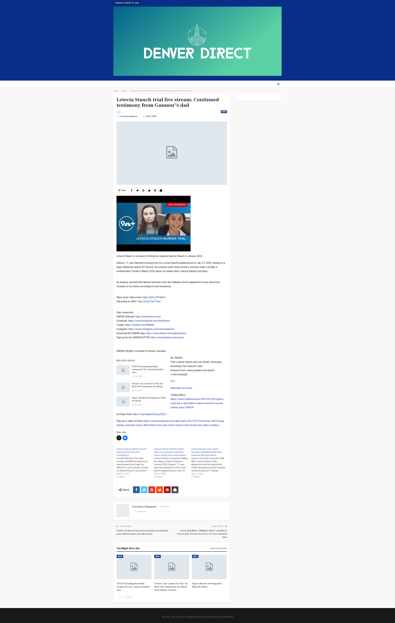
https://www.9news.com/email (167, 337)
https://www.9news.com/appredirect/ (166, 333)
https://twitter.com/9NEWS (139, 324)
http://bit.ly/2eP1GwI (149, 301)
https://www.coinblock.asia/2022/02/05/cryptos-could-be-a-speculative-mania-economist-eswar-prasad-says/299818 (197, 403)
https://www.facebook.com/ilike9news (149, 320)
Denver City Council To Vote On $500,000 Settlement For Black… (148, 385)
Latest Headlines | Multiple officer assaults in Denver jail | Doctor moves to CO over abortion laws (202, 534)
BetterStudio (227, 617)
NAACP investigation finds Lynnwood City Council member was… (147, 369)
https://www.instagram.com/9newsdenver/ (151, 329)
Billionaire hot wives (181, 388)
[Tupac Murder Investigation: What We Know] (123, 401)
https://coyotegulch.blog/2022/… (150, 414)
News (224, 112)
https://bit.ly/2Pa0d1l (154, 297)
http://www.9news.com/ (148, 316)
